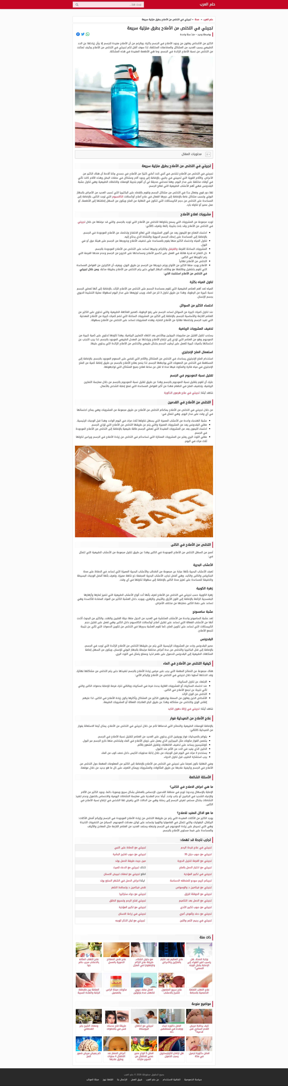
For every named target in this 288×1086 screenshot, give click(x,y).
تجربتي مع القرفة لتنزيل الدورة (194, 860)
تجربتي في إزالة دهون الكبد (184, 708)
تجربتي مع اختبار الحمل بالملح (195, 867)
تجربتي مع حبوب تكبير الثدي (196, 907)
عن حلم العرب (152, 1079)
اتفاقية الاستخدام (171, 1079)
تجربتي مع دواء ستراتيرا (132, 894)
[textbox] (180, 847)
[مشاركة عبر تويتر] (83, 34)
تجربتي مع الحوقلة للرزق (198, 894)
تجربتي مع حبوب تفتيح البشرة (129, 854)
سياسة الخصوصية (193, 1079)
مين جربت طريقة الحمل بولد (130, 860)
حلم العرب (207, 4)
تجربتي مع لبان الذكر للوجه (130, 920)
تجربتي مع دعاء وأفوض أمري (196, 913)
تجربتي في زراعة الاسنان (132, 913)
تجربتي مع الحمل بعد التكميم (195, 900)
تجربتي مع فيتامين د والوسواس (194, 887)
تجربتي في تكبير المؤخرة (198, 874)
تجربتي (81, 221)
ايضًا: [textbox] (123, 880)
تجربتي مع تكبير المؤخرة (132, 907)
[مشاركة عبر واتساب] (87, 34)
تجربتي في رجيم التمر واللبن (196, 920)
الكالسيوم (117, 196)
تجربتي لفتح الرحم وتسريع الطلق (127, 900)
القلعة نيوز (108, 1079)
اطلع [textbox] (125, 874)
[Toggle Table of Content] (206, 154)
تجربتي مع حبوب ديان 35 (198, 854)
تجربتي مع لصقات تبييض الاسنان (122, 874)
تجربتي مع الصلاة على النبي (130, 847)
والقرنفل (173, 248)
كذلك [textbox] (129, 867)
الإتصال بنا (122, 1079)
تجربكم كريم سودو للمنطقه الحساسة (191, 880)
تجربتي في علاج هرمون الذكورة (182, 392)
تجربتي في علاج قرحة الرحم (196, 847)
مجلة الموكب (92, 1079)
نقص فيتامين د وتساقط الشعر (128, 887)
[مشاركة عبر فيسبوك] (78, 34)
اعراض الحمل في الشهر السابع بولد (120, 880)
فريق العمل (136, 1079)
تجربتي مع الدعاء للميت (126, 867)
